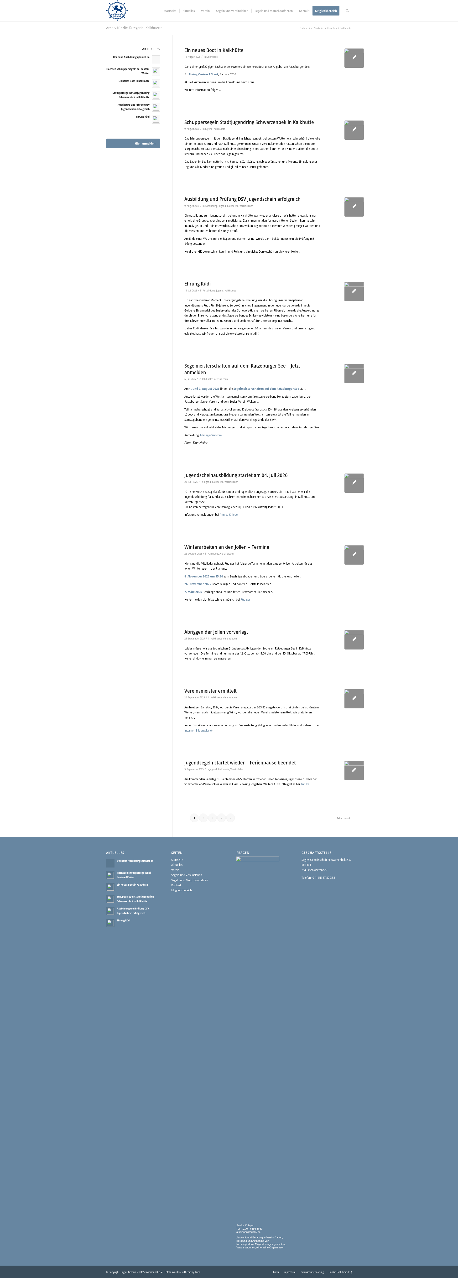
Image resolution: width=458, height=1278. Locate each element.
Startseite (177, 859)
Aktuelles (176, 864)
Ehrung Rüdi (197, 283)
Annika (305, 784)
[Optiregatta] (354, 483)
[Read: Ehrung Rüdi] (156, 119)
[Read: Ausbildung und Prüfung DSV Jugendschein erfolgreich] (156, 107)
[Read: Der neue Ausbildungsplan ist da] (156, 59)
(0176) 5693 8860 (251, 1228)
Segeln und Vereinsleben (186, 875)
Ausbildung (211, 206)
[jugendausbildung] (354, 207)
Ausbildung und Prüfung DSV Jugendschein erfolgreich (242, 199)
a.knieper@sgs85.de (248, 1232)
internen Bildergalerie (198, 730)
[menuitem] (170, 10)
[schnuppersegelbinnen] (354, 130)
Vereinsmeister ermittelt (210, 690)
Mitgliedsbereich (181, 890)
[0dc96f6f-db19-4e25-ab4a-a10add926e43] (354, 770)
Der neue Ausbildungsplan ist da (131, 57)
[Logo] (117, 10)
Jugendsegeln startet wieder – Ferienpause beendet (240, 762)
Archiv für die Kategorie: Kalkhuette (134, 28)
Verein (175, 870)
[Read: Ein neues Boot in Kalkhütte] (156, 83)
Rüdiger (245, 599)
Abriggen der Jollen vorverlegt (216, 632)
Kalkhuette (212, 56)
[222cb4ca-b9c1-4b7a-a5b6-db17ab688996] (354, 639)
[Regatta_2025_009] (354, 698)
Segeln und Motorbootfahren (189, 880)
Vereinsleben (246, 206)
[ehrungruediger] (354, 291)
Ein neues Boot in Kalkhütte (214, 50)
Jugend (209, 128)
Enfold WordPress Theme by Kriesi (183, 1272)
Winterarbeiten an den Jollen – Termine (226, 547)
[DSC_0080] (354, 555)
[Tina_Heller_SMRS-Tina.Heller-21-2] (354, 373)
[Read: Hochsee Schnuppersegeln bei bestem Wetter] (156, 71)
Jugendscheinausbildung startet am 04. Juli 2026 (236, 475)
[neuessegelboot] (354, 58)
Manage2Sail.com (211, 435)
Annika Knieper (229, 514)
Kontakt (176, 885)
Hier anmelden (145, 143)
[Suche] (347, 10)
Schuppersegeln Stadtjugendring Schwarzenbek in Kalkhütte (249, 122)
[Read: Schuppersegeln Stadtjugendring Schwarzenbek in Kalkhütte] (156, 95)
